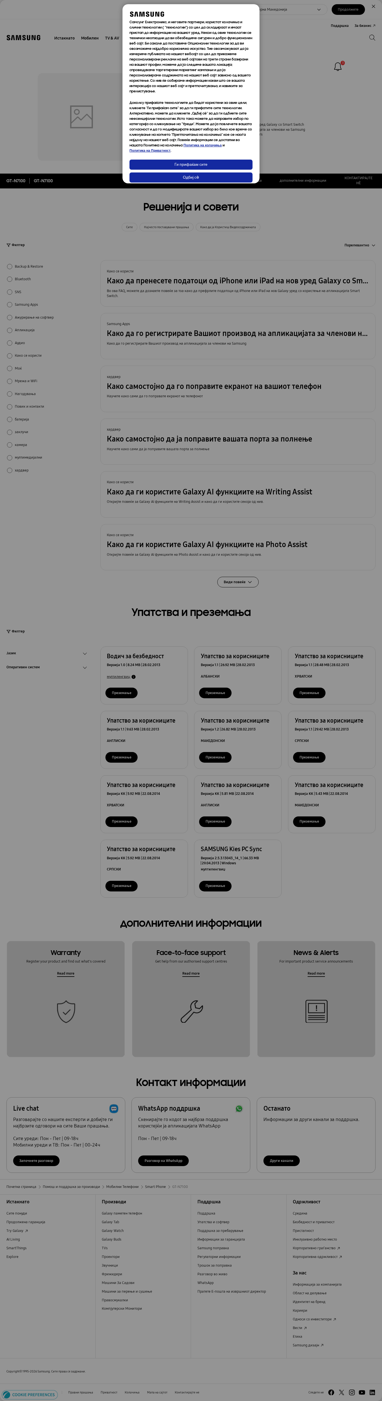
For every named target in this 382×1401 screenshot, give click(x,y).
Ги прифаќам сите (191, 165)
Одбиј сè (191, 178)
